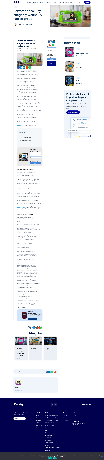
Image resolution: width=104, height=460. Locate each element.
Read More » (18, 358)
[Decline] (102, 456)
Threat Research (24, 50)
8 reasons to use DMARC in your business (34, 350)
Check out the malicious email (25, 140)
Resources (35, 2)
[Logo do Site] (16, 2)
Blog (20, 50)
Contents (70, 2)
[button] (15, 7)
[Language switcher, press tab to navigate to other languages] (81, 2)
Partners (41, 2)
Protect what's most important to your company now (29, 143)
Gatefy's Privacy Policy (34, 160)
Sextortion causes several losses (26, 137)
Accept (50, 458)
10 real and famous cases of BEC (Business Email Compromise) (20, 352)
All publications (18, 390)
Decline (54, 458)
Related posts (22, 142)
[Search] (66, 38)
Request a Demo (63, 2)
